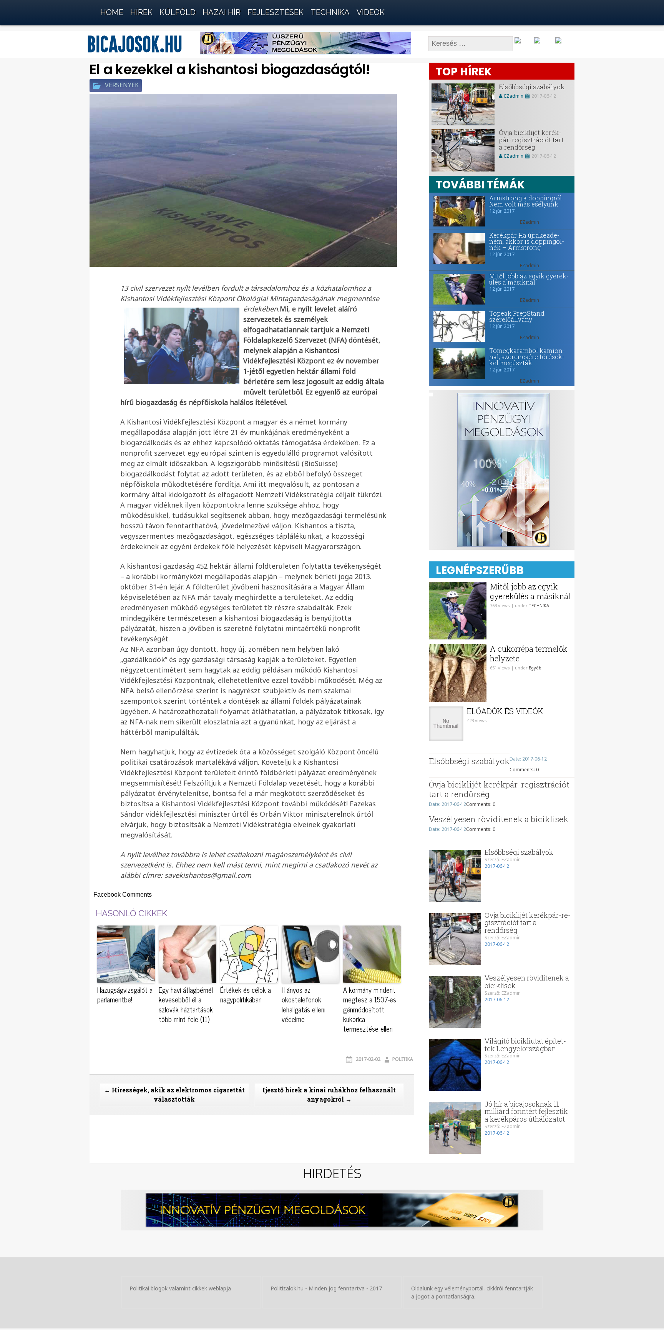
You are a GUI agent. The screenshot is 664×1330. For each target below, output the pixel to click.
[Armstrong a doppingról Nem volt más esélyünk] (457, 211)
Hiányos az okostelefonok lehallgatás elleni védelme (303, 1004)
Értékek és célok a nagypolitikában (245, 994)
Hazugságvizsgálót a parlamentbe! (125, 994)
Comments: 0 (524, 769)
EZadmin (513, 96)
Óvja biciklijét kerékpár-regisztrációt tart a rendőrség (531, 139)
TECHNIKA (330, 12)
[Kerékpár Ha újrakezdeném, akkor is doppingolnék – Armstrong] (457, 248)
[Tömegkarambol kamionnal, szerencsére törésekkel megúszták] (457, 363)
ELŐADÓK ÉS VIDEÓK (505, 711)
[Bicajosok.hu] (76, 10)
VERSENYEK (122, 85)
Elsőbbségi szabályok (531, 86)
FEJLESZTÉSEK (275, 12)
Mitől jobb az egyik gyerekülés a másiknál (529, 279)
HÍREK (141, 12)
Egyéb (535, 668)
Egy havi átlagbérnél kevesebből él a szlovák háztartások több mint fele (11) (186, 1004)
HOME (111, 12)
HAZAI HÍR (222, 12)
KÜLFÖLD (177, 12)
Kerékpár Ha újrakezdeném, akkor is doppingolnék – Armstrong (526, 241)
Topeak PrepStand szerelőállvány (516, 316)
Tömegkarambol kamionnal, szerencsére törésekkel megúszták (527, 357)
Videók (371, 12)
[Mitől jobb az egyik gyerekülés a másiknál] (457, 289)
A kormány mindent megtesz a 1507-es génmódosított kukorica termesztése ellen (369, 1009)
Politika (402, 1059)
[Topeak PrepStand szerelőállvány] (457, 326)
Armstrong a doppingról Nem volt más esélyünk (525, 201)
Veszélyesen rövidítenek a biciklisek (498, 819)
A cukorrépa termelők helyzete (528, 653)
